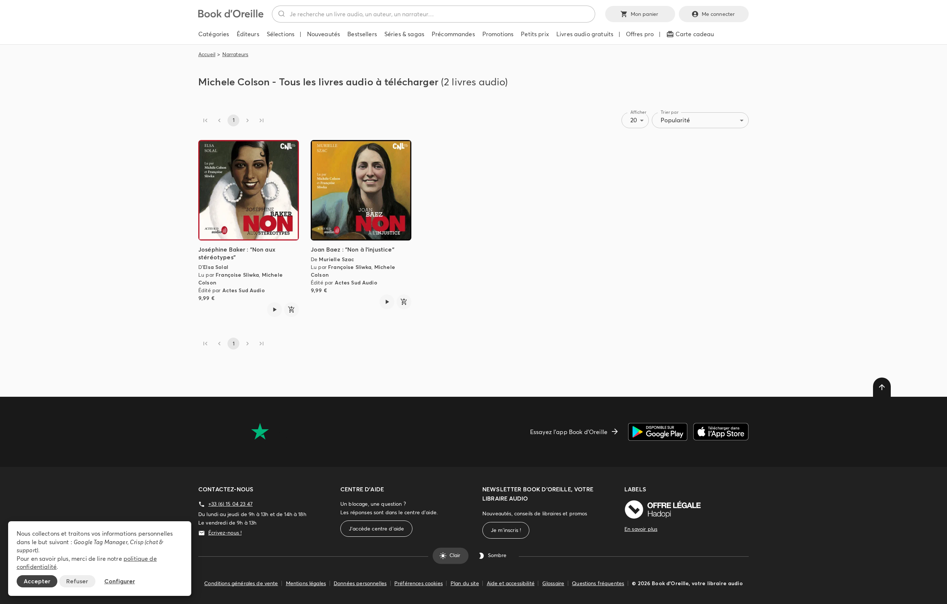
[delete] (882, 387)
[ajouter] (291, 309)
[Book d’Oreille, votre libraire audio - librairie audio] (230, 15)
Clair (454, 555)
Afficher (638, 112)
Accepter (37, 581)
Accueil (206, 54)
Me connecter (718, 14)
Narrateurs (235, 54)
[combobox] (433, 14)
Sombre (497, 555)
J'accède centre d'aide (376, 528)
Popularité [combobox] (675, 120)
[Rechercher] (281, 14)
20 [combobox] (633, 120)
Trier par (669, 112)
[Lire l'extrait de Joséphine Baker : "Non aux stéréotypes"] (274, 309)
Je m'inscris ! (506, 530)
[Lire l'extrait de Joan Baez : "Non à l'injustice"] (387, 301)
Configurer (119, 581)
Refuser (77, 581)
